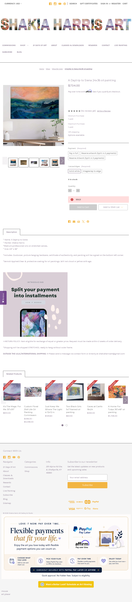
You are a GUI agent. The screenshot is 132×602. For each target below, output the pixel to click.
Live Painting (120, 45)
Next (62, 161)
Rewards (92, 45)
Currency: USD (12, 3)
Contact (106, 45)
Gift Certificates (89, 3)
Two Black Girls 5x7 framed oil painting (73, 409)
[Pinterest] (64, 3)
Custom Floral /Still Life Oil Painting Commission (31, 410)
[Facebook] (50, 3)
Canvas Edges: (79, 166)
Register (116, 3)
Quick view (12, 389)
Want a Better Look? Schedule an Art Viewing (69, 584)
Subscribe (7, 52)
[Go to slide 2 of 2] (67, 425)
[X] (83, 221)
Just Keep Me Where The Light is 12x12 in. (53, 409)
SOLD (12, 394)
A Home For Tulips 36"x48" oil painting (116, 409)
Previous (4, 161)
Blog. (19, 52)
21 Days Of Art (40, 45)
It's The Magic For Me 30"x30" (12, 408)
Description (11, 232)
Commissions (9, 45)
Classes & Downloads (73, 45)
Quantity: (72, 186)
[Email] (74, 221)
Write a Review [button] (104, 111)
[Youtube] (60, 3)
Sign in (104, 3)
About (54, 45)
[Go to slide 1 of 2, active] (62, 425)
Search (73, 3)
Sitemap (7, 503)
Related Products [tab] (14, 374)
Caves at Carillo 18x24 (94, 408)
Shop (23, 45)
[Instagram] (55, 3)
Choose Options (33, 394)
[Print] (78, 221)
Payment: (77, 148)
